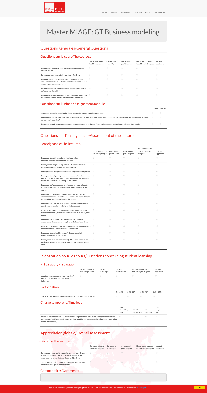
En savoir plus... (142, 388)
